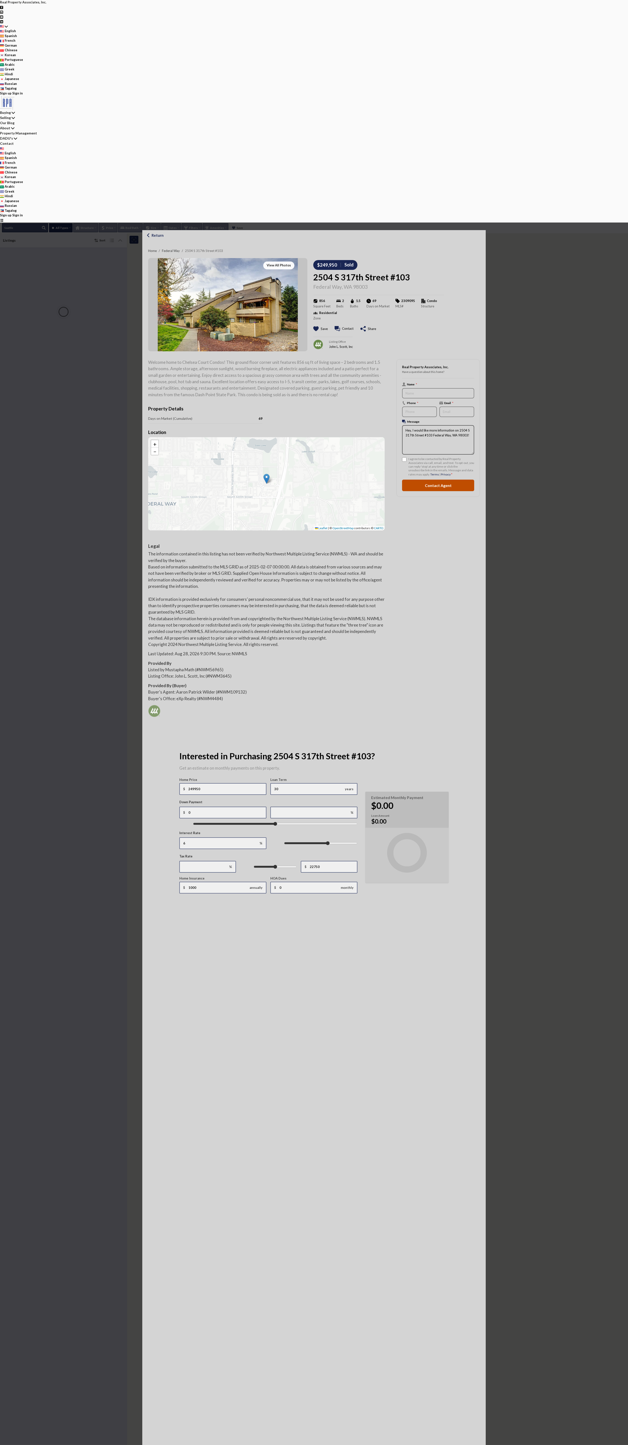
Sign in (17, 93)
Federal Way (171, 251)
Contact (7, 143)
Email (448, 403)
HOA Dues (278, 878)
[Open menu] (1, 220)
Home (152, 251)
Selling (5, 118)
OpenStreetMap (342, 528)
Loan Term (278, 780)
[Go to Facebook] (1, 7)
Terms (434, 474)
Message (413, 421)
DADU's (6, 138)
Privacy (446, 474)
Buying (5, 112)
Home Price (188, 780)
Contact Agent (438, 485)
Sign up (6, 93)
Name (412, 384)
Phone (412, 403)
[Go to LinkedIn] (1, 21)
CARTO (378, 528)
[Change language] (4, 26)
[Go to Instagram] (1, 12)
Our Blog (7, 123)
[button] (266, 479)
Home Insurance (192, 878)
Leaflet (322, 528)
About (5, 128)
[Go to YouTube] (1, 17)
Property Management (18, 133)
